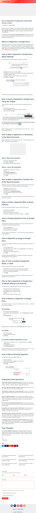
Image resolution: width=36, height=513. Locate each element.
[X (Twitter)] (6, 446)
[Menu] (33, 1)
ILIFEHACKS (5, 1)
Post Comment (5, 498)
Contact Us (15, 509)
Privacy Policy (20, 509)
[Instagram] (21, 506)
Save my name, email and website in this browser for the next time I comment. (13, 490)
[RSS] (24, 506)
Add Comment (4, 479)
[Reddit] (10, 446)
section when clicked (25, 196)
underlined (6, 48)
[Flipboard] (13, 446)
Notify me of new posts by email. (8, 495)
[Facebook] (3, 446)
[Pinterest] (18, 506)
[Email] (16, 446)
